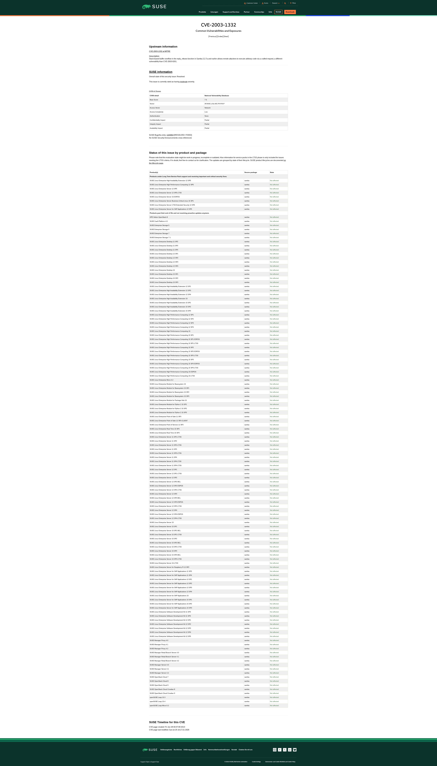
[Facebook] (279, 749)
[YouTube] (274, 749)
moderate (184, 82)
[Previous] (212, 36)
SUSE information (160, 71)
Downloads (290, 12)
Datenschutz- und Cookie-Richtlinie (275, 761)
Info (205, 750)
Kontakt (278, 12)
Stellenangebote (166, 750)
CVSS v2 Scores (155, 91)
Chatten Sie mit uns (245, 750)
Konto (266, 3)
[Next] (226, 36)
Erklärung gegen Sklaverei (193, 750)
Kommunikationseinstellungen (219, 750)
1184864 (170, 135)
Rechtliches (178, 750)
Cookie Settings (256, 761)
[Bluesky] (294, 749)
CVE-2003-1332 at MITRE (159, 51)
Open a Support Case (152, 762)
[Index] (220, 36)
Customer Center (252, 3)
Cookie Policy (291, 761)
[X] (284, 749)
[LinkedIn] (289, 749)
